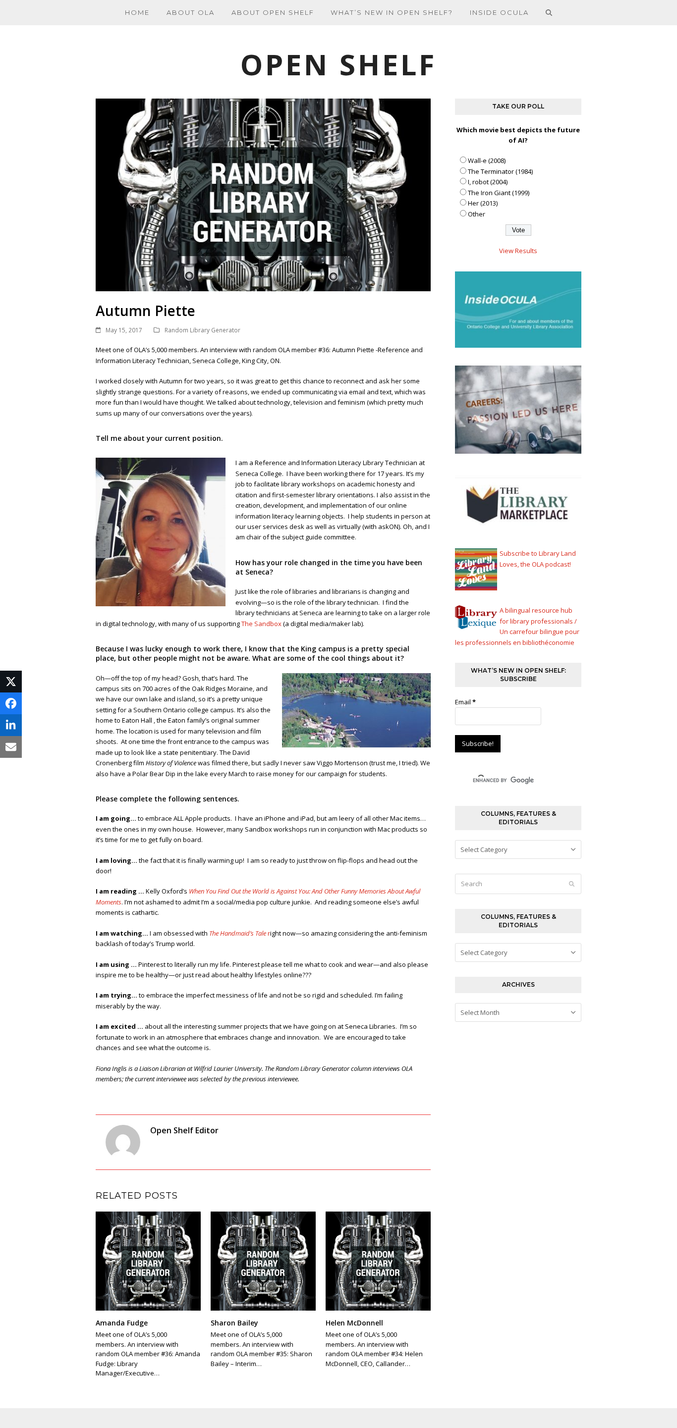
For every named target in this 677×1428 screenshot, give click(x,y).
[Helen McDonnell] (378, 1260)
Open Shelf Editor (184, 1130)
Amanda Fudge (122, 1322)
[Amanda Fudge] (148, 1260)
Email (465, 701)
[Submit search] (571, 884)
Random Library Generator (202, 330)
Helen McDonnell (354, 1322)
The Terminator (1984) (500, 171)
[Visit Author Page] (123, 1141)
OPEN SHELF (338, 64)
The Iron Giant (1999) (498, 192)
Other (476, 214)
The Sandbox (261, 623)
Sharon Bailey (234, 1322)
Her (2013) (483, 203)
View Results (518, 250)
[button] (549, 12)
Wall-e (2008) (487, 160)
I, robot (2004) (488, 181)
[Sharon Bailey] (263, 1260)
